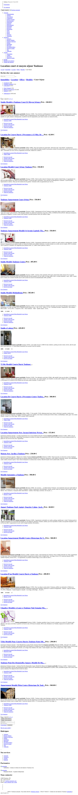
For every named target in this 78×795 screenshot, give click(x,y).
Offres (18, 69)
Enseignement (10, 21)
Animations (9, 54)
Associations (10, 17)
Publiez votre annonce (6, 718)
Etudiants (9, 23)
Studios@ (6, 91)
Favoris (5, 59)
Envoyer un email (8, 126)
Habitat (8, 43)
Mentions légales (35, 791)
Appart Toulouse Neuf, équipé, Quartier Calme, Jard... (22, 507)
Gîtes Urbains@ (7, 88)
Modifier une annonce (9, 60)
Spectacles (9, 56)
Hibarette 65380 (7, 651)
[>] (9, 99)
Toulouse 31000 (7, 120)
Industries (9, 28)
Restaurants (9, 29)
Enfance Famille (11, 19)
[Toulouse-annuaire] (15, 10)
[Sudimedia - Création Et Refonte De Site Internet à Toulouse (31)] (4, 766)
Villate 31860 (7, 154)
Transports (9, 36)
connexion (9, 725)
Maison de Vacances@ (9, 89)
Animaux (9, 39)
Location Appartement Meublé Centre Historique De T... (23, 538)
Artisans (9, 15)
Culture (8, 55)
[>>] (12, 99)
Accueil (2, 69)
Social (8, 32)
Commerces (9, 18)
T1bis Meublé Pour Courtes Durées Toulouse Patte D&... (23, 642)
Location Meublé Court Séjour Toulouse (17, 167)
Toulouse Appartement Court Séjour (15, 200)
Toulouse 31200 (7, 442)
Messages (9, 45)
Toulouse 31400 (7, 218)
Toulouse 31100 (7, 384)
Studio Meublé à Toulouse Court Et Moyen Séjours (21, 102)
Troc (8, 49)
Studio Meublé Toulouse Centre (13, 262)
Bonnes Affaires (10, 40)
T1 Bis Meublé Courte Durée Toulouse (16, 364)
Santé (8, 30)
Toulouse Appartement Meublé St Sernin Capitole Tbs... (23, 231)
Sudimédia (69, 791)
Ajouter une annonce (9, 62)
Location (13, 69)
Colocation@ (7, 85)
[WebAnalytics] (4, 791)
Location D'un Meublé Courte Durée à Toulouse (20, 574)
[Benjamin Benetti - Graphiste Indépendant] (4, 770)
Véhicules (9, 51)
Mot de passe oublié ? (6, 728)
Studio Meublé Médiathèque (12, 293)
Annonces (6, 37)
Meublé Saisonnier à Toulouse (12, 475)
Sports (8, 33)
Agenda (5, 52)
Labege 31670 (7, 353)
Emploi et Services (11, 41)
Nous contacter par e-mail (10, 782)
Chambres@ (7, 83)
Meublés (23, 69)
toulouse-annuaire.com (10, 781)
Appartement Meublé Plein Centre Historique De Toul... (23, 685)
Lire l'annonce (4, 130)
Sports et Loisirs (10, 48)
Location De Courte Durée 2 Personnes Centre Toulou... (23, 397)
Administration (10, 14)
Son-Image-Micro (11, 47)
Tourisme (9, 34)
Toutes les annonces (8, 127)
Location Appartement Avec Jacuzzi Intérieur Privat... (22, 433)
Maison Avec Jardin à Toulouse (13, 454)
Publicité (6, 760)
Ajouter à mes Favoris (9, 124)
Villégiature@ (7, 93)
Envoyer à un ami (8, 123)
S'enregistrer (7, 4)
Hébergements (10, 25)
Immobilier (9, 26)
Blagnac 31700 (7, 596)
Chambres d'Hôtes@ (9, 84)
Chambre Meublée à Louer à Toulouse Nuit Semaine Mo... (24, 608)
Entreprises (9, 22)
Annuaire (6, 12)
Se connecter (7, 7)
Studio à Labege (7, 328)
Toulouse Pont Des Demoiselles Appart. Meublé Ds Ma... (23, 663)
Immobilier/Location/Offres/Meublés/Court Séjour (16, 119)
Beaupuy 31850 (7, 494)
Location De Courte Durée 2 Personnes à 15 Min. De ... (22, 135)
